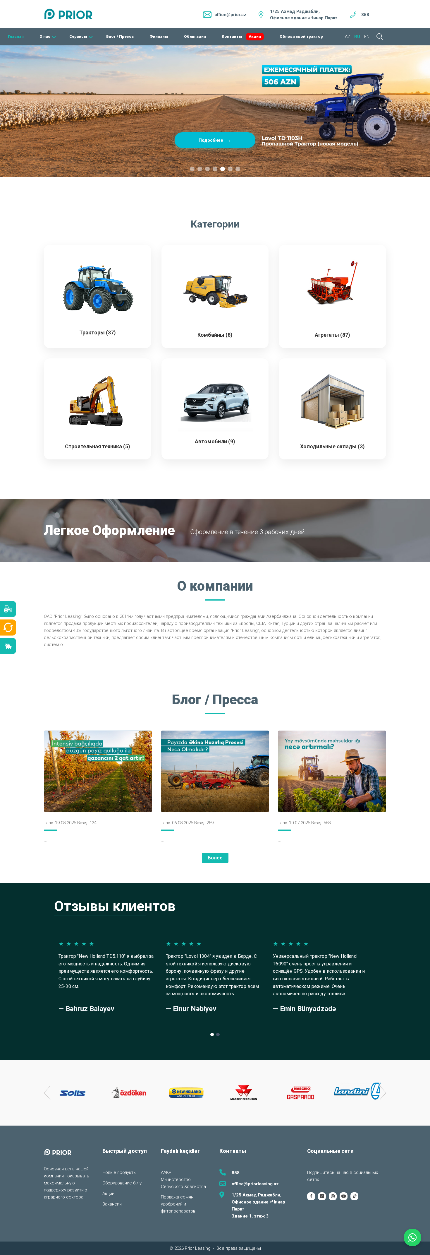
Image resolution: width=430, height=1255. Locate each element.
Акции (108, 1193)
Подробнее (215, 140)
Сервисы (78, 36)
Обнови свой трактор (301, 36)
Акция (255, 36)
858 (365, 14)
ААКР (166, 1172)
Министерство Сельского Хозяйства (183, 1183)
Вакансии (112, 1204)
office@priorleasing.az (255, 1183)
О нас (44, 36)
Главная (16, 36)
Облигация (195, 36)
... (66, 644)
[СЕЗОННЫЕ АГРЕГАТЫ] (8, 646)
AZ (347, 36)
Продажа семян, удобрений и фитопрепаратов (178, 1204)
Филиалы (158, 36)
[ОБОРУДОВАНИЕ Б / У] (8, 628)
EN (366, 36)
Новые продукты (119, 1172)
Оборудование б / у (122, 1183)
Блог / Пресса (120, 36)
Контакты (232, 36)
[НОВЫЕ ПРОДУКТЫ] (8, 609)
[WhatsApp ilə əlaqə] (412, 1237)
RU (357, 36)
